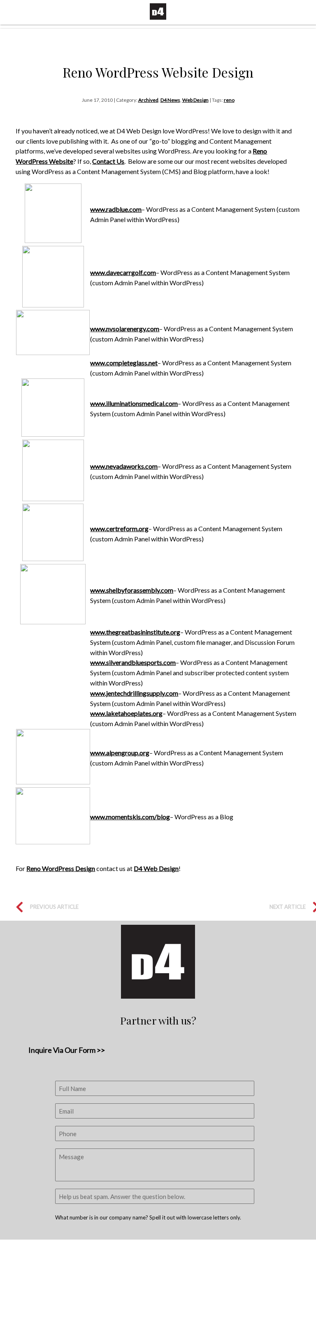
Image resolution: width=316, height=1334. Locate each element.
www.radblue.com (116, 209)
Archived (148, 100)
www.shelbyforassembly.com (131, 590)
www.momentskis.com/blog (130, 817)
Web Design (195, 100)
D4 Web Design (156, 868)
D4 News (170, 100)
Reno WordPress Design (60, 868)
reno (229, 100)
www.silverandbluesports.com (133, 662)
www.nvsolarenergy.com (124, 328)
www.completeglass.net (124, 363)
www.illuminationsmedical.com (134, 403)
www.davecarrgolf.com (123, 272)
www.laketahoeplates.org (126, 713)
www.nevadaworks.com (124, 466)
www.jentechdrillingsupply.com (134, 693)
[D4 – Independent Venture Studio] (158, 11)
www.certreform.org (119, 528)
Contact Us (108, 161)
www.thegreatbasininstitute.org (135, 632)
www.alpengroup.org (119, 752)
